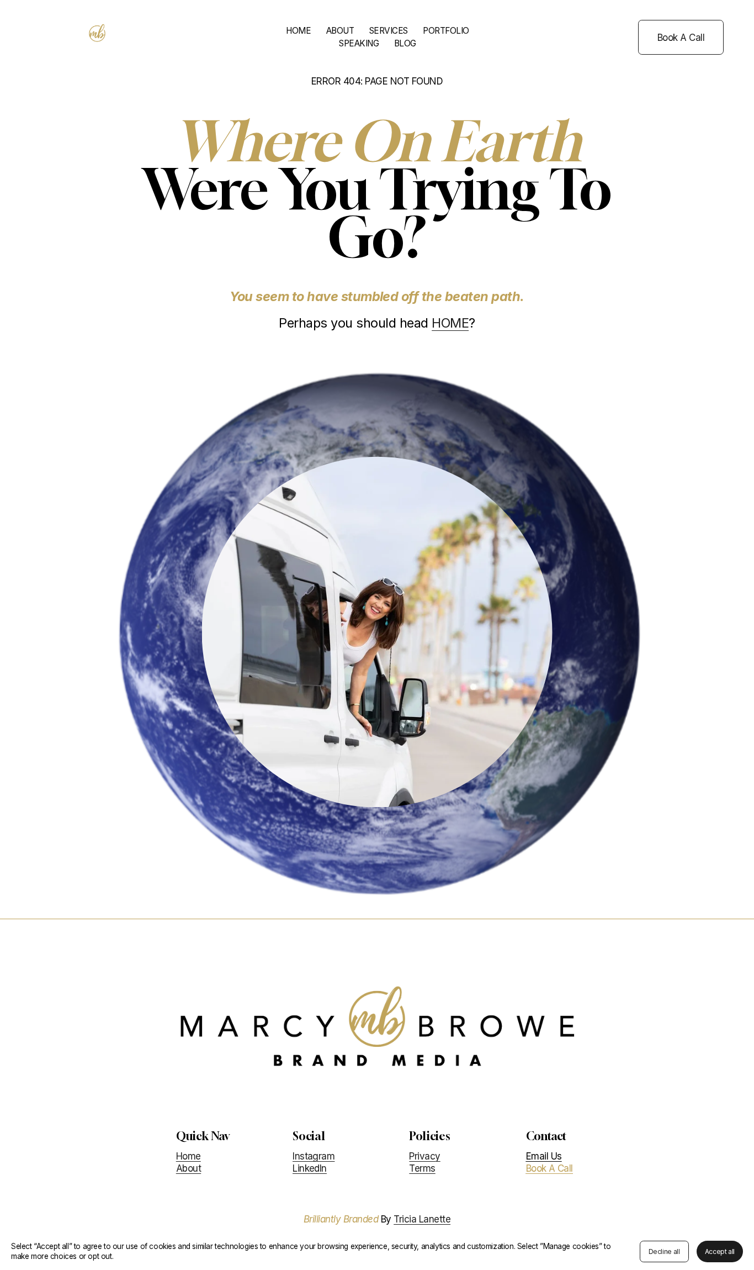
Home (188, 1156)
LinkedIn (310, 1168)
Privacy (424, 1156)
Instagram (313, 1156)
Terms (422, 1168)
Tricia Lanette (422, 1219)
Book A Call (680, 37)
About (188, 1168)
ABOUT (340, 30)
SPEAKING (359, 43)
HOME (298, 30)
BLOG (405, 43)
